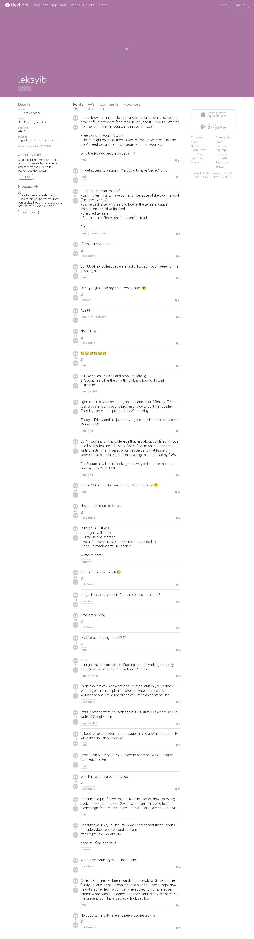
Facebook (222, 162)
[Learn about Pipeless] (19, 191)
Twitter (220, 166)
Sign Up (239, 5)
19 (91, 317)
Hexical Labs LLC (221, 173)
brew (103, 233)
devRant (196, 173)
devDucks (197, 158)
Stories (75, 5)
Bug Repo (222, 150)
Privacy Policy (199, 176)
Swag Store (198, 150)
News (194, 146)
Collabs (89, 5)
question (87, 601)
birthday (100, 317)
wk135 (93, 723)
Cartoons (221, 154)
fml (92, 430)
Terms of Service (221, 176)
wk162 (93, 391)
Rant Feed (40, 5)
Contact (196, 162)
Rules (219, 142)
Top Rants (59, 5)
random (86, 300)
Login (223, 5)
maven (93, 233)
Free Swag (197, 154)
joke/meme (88, 256)
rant (84, 160)
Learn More (28, 212)
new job (94, 675)
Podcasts (221, 158)
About (194, 142)
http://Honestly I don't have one (37, 140)
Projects (221, 146)
